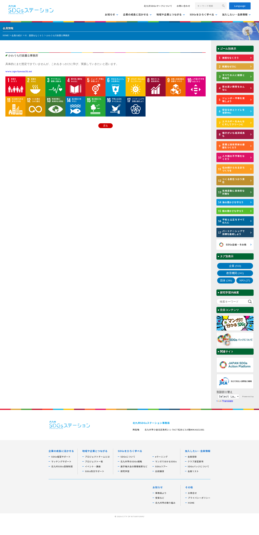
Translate (227, 401)
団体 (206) (226, 280)
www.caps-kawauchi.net (18, 71)
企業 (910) (235, 265)
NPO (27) (244, 280)
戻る (105, 125)
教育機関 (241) (235, 273)
